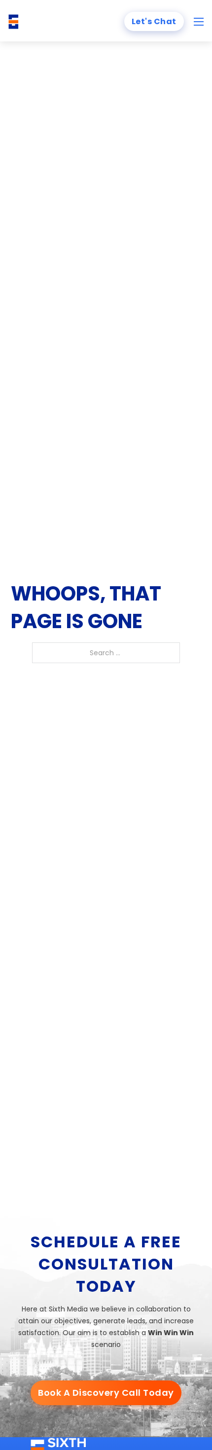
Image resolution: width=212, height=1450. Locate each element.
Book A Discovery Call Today (106, 1392)
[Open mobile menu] (199, 22)
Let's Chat (154, 21)
